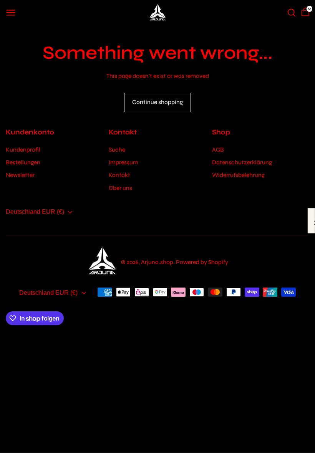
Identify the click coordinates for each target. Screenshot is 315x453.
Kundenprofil (23, 149)
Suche (117, 149)
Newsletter (20, 175)
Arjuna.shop (157, 262)
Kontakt (119, 175)
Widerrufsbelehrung (238, 175)
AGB (218, 149)
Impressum (123, 162)
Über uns (120, 188)
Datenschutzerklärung (242, 162)
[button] (10, 12)
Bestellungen (23, 162)
